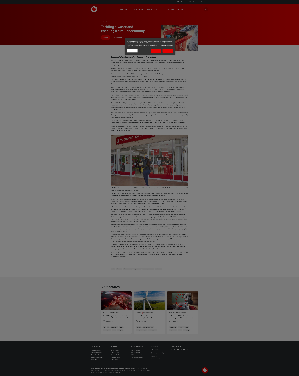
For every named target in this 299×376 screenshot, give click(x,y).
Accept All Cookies (167, 50)
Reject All (156, 50)
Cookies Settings (132, 50)
